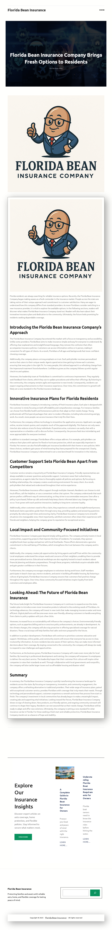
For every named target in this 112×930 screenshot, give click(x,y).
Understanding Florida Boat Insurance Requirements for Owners (88, 787)
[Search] (95, 893)
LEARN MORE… (63, 843)
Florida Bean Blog (56, 68)
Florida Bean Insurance (27, 10)
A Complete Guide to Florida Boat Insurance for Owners (65, 800)
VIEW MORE (23, 837)
